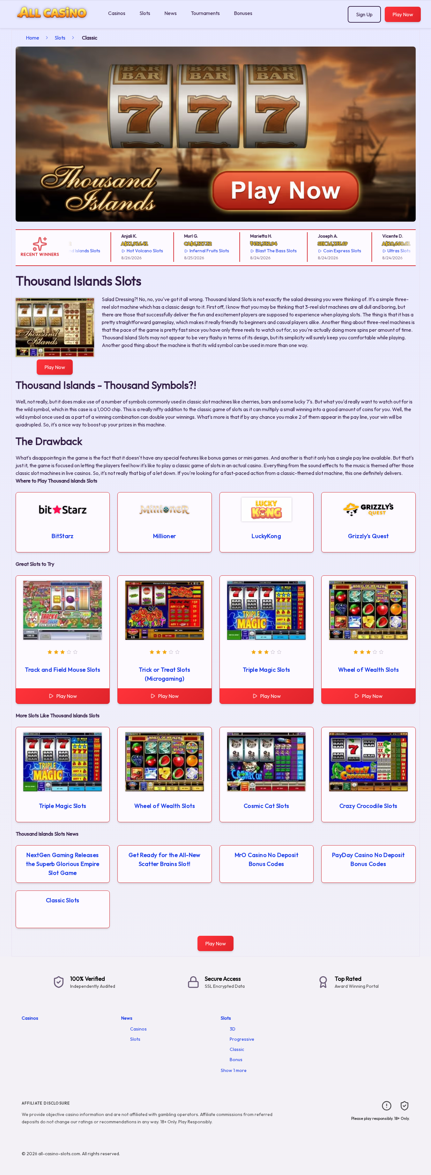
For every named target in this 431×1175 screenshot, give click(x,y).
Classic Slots (62, 900)
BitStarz (62, 536)
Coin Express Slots (327, 251)
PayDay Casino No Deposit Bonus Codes (368, 859)
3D (232, 1029)
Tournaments (205, 13)
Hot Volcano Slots (129, 251)
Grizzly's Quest (368, 536)
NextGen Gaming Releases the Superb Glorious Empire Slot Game (62, 863)
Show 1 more (234, 1070)
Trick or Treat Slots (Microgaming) (164, 674)
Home (32, 37)
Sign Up (364, 14)
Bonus (236, 1059)
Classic (237, 1049)
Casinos (116, 13)
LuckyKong (266, 536)
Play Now (402, 14)
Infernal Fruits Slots (193, 251)
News (170, 13)
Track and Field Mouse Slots (62, 669)
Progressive (242, 1039)
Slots (144, 13)
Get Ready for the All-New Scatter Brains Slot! (165, 859)
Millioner (164, 536)
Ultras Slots (383, 251)
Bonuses (243, 13)
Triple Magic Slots (266, 669)
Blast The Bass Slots (260, 251)
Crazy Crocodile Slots (368, 805)
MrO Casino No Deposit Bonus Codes (266, 859)
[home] (52, 23)
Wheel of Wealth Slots (368, 669)
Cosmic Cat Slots (266, 805)
